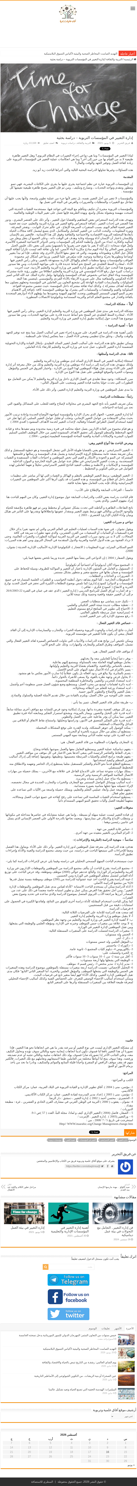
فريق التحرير (123, 143)
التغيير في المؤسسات (88, 1140)
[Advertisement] (68, 36)
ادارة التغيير (123, 1140)
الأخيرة (130, 1328)
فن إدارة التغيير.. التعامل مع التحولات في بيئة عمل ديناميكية (115, 1231)
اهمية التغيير (70, 1140)
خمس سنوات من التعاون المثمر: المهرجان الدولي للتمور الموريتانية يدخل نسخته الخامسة (67, 1335)
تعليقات (105, 1328)
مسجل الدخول (94, 1258)
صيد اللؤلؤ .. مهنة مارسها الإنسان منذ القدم (114, 1187)
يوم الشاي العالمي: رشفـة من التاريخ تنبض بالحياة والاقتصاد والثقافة (80, 53)
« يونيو (131, 1465)
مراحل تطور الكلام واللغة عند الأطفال (21, 1187)
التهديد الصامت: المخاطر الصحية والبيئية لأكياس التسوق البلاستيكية (79, 1348)
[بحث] (45, 1267)
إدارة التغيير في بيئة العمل (27, 1227)
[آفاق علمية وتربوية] (68, 14)
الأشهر (117, 1328)
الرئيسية (129, 59)
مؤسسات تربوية (55, 1140)
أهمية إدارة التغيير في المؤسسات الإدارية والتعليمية (70, 1229)
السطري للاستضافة (42, 1481)
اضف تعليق (48, 143)
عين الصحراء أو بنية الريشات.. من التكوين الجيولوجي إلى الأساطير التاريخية (75, 1375)
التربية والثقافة (114, 59)
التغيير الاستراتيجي (107, 1140)
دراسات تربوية (68, 143)
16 (107, 1452)
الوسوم (93, 1328)
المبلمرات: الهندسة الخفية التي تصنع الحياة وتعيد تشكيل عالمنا (82, 1389)
